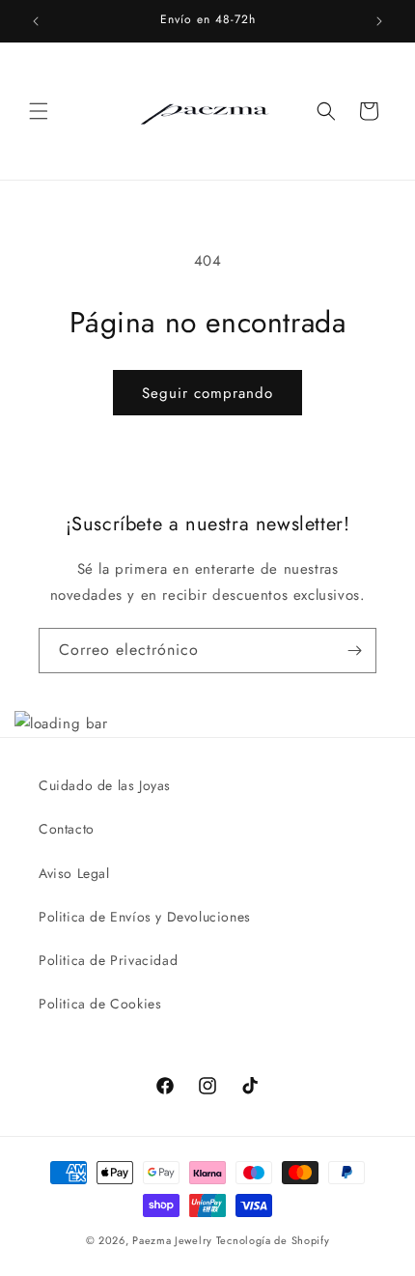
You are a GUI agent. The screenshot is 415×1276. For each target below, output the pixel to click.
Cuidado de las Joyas (105, 785)
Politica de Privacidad (108, 960)
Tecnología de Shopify (273, 1240)
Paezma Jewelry (172, 1240)
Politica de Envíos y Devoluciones (145, 916)
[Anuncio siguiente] (379, 21)
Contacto (67, 828)
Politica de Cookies (100, 1003)
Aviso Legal (74, 873)
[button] (38, 111)
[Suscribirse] (354, 650)
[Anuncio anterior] (35, 21)
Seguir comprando (207, 393)
